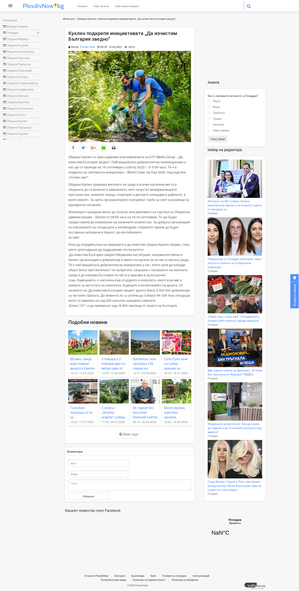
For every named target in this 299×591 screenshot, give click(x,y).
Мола (216, 107)
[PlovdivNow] (256, 587)
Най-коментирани (127, 6)
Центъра (218, 124)
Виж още (130, 433)
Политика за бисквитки (185, 579)
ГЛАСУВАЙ (217, 139)
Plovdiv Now (87, 47)
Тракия (217, 118)
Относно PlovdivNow (97, 575)
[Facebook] (73, 147)
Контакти (120, 575)
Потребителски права (113, 579)
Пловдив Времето (234, 529)
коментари (75, 451)
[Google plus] (93, 147)
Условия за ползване (174, 575)
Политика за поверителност (149, 579)
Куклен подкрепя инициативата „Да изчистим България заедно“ (137, 18)
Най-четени (101, 6)
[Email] (103, 147)
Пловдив (213, 213)
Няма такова (221, 130)
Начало (82, 6)
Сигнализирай (201, 575)
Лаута (216, 101)
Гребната (219, 112)
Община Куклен (86, 18)
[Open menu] (10, 5)
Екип (154, 575)
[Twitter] (83, 147)
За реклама (138, 575)
